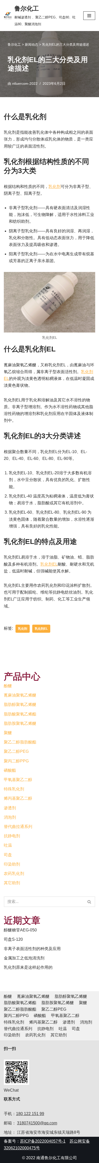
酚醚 (8, 686)
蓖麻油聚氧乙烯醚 (20, 695)
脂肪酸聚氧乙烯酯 (20, 714)
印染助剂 (12, 864)
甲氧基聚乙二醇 (18, 780)
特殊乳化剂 (14, 789)
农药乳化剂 (14, 873)
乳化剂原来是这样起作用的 (28, 967)
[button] (89, 902)
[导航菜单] (89, 15)
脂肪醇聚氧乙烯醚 (20, 704)
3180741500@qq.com (37, 1123)
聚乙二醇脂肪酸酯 (20, 742)
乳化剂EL (49, 564)
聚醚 (8, 733)
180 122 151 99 (30, 1114)
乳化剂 (54, 186)
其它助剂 (12, 883)
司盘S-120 (13, 939)
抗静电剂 (12, 836)
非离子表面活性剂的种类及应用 (32, 949)
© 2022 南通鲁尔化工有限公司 (49, 1158)
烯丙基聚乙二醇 (18, 798)
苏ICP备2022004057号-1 (42, 1141)
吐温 (8, 845)
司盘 (8, 855)
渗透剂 (10, 808)
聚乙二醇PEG (16, 751)
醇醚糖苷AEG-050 (20, 930)
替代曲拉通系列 (18, 826)
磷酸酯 (10, 770)
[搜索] (89, 901)
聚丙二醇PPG (16, 761)
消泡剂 (10, 817)
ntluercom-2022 (25, 83)
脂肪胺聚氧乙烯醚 (20, 723)
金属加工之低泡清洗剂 (24, 958)
